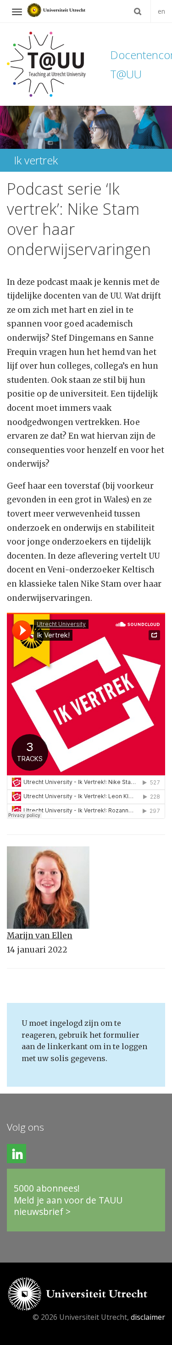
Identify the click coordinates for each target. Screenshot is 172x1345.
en (161, 11)
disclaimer (148, 1317)
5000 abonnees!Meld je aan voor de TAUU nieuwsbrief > (68, 1200)
